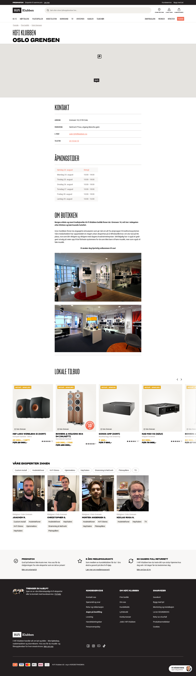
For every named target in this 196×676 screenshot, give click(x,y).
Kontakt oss (91, 597)
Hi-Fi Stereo (54, 470)
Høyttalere (85, 470)
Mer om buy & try (144, 570)
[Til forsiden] (23, 10)
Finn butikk (25, 25)
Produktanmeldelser (161, 622)
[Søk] (47, 10)
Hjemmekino (70, 470)
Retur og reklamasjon (95, 607)
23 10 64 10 (74, 141)
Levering (89, 617)
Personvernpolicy (93, 627)
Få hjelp (58, 594)
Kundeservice (166, 2)
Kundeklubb (124, 607)
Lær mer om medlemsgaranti (98, 570)
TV (135, 470)
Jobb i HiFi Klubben (127, 622)
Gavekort (157, 597)
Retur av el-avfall (160, 617)
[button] (96, 81)
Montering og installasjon (163, 607)
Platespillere (124, 470)
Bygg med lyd (178, 2)
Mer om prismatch (29, 570)
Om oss (123, 602)
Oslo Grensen (37, 25)
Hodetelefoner (38, 470)
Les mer (47, 3)
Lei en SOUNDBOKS (161, 612)
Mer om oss (48, 646)
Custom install (21, 470)
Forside (16, 25)
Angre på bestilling (94, 612)
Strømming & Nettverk (104, 470)
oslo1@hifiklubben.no (78, 134)
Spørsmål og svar (93, 602)
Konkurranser (125, 617)
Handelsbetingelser (94, 622)
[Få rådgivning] (188, 668)
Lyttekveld (124, 612)
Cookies (156, 627)
